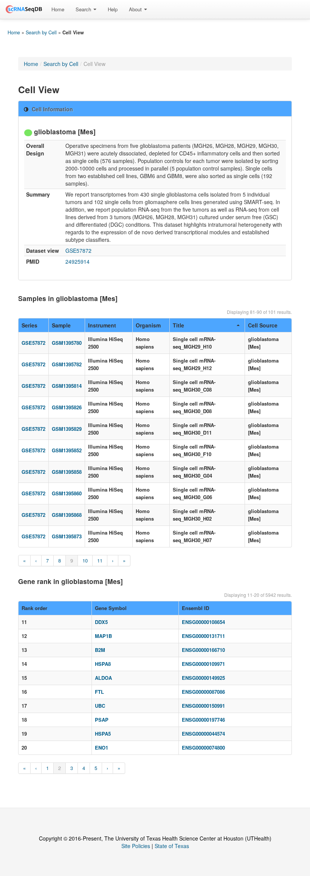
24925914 (77, 261)
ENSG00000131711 (203, 635)
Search (84, 9)
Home (57, 9)
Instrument (102, 325)
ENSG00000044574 (203, 733)
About (136, 9)
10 (85, 560)
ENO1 (101, 747)
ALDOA (103, 677)
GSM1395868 (67, 514)
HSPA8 (103, 663)
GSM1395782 (67, 364)
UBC (100, 705)
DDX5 (101, 621)
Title (178, 325)
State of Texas (172, 846)
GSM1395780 (67, 342)
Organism (148, 325)
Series (29, 325)
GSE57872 (78, 250)
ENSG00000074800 (203, 747)
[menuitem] (58, 9)
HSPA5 (103, 733)
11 (99, 560)
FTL (99, 691)
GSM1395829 (67, 428)
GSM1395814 (67, 385)
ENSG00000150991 (203, 705)
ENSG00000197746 (203, 719)
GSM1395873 (67, 536)
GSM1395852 (67, 450)
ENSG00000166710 (203, 649)
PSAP (101, 719)
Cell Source (262, 325)
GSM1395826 (67, 407)
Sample (61, 325)
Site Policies (135, 846)
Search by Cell (41, 32)
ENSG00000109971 (203, 663)
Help (113, 9)
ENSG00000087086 (203, 691)
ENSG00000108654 (203, 621)
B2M (100, 649)
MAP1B (103, 635)
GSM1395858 (67, 471)
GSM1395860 (67, 493)
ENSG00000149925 (203, 677)
